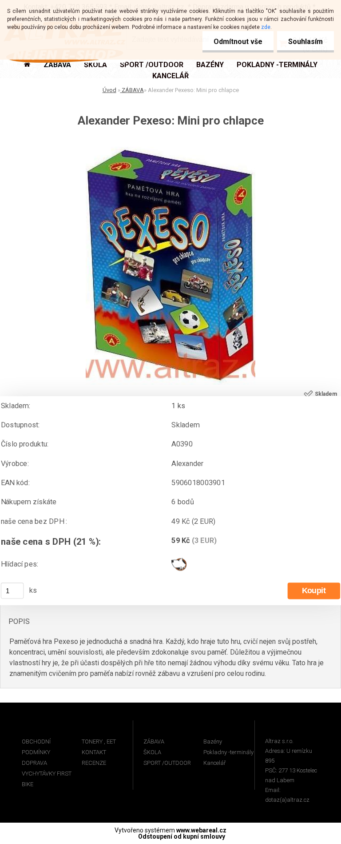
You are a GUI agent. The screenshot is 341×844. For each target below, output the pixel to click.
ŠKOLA (152, 752)
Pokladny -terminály (228, 752)
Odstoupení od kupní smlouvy (181, 836)
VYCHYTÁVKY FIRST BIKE (46, 779)
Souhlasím (305, 41)
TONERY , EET (99, 741)
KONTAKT (94, 752)
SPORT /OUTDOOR (167, 763)
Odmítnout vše (238, 41)
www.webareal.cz (201, 830)
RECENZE (94, 763)
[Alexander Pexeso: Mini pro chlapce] (170, 150)
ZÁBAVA (132, 90)
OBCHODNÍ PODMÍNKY (36, 747)
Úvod (109, 90)
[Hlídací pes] (178, 561)
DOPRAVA (34, 763)
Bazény (212, 741)
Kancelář (214, 763)
